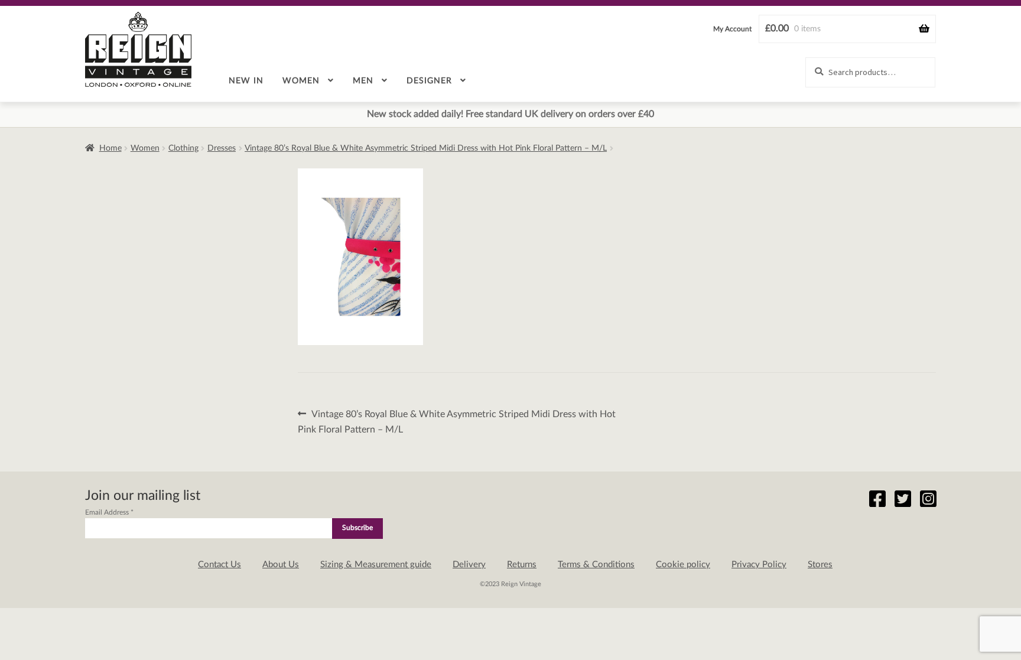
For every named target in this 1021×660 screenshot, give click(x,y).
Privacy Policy (758, 564)
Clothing (183, 148)
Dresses (221, 148)
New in (246, 81)
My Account (732, 28)
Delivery (469, 564)
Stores (820, 564)
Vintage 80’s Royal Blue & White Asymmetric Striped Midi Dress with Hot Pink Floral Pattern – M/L (426, 148)
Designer (429, 81)
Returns (521, 564)
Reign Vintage (138, 49)
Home (110, 148)
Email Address (109, 512)
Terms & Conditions (596, 564)
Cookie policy (683, 564)
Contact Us (219, 564)
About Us (280, 564)
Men (363, 81)
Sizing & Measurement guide (375, 564)
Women (301, 81)
